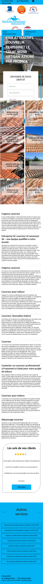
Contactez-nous (30, 33)
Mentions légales (26, 580)
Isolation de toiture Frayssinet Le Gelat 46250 (21, 546)
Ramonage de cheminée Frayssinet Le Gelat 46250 (21, 561)
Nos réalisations (9, 33)
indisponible (8, 1)
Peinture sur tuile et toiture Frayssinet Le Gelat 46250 (21, 535)
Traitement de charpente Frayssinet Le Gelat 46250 (21, 556)
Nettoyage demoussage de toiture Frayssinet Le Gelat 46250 (21, 525)
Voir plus (21, 487)
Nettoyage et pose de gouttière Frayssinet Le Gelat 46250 (21, 530)
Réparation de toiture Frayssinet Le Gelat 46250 (22, 541)
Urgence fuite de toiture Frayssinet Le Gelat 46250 (21, 551)
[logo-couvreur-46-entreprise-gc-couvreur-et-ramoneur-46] (14, 20)
